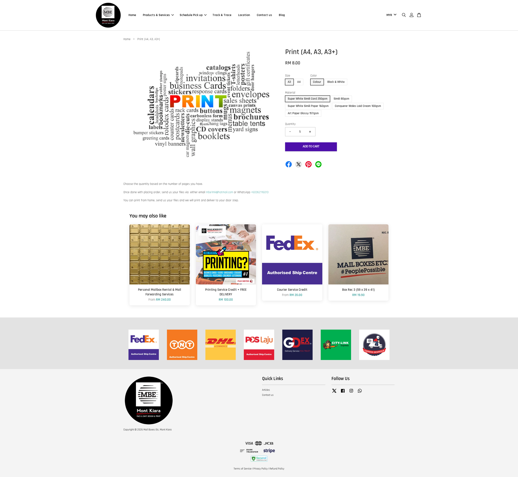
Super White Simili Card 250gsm (307, 99)
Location (244, 15)
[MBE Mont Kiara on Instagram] (351, 392)
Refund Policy (277, 468)
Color (313, 76)
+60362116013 (260, 192)
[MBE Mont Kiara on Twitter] (334, 392)
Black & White (336, 82)
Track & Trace (221, 15)
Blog (282, 15)
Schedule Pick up (191, 15)
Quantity (290, 124)
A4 (299, 82)
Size (287, 76)
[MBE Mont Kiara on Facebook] (343, 392)
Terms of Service (243, 468)
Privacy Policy (260, 468)
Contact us (264, 15)
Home (132, 15)
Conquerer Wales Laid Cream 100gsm (358, 106)
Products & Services (156, 15)
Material (290, 93)
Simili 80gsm (341, 99)
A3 (289, 82)
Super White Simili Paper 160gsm (308, 106)
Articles (266, 390)
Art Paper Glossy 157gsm (303, 113)
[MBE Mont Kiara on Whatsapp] (360, 392)
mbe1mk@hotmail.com (219, 192)
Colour (317, 82)
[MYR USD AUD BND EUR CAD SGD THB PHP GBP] (390, 15)
